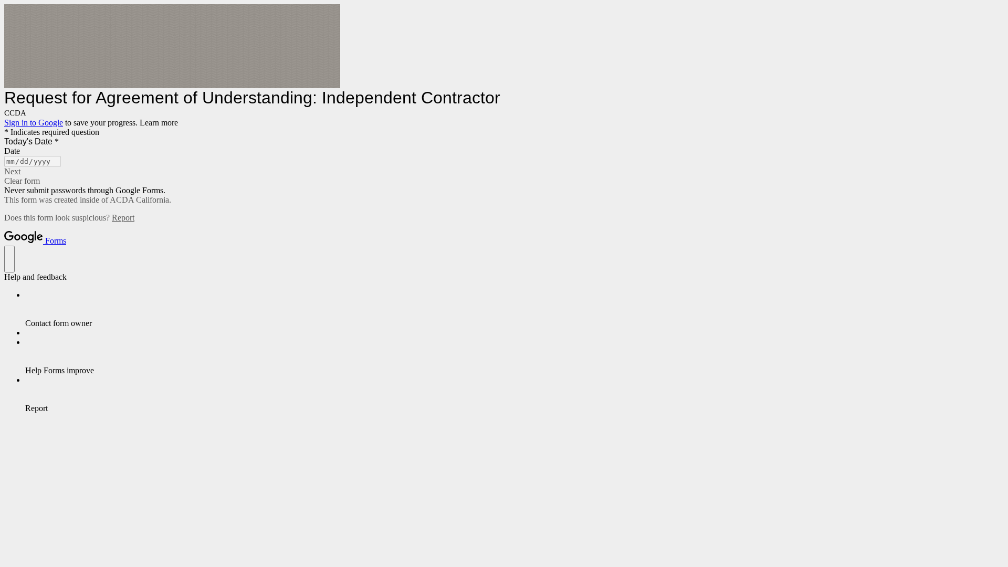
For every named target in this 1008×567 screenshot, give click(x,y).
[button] (504, 171)
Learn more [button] (159, 122)
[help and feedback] (9, 259)
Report (123, 217)
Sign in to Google (33, 122)
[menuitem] (514, 309)
